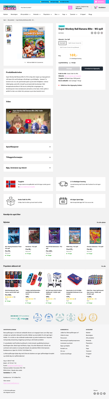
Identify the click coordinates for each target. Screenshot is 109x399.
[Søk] (70, 7)
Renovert (61, 26)
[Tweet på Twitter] (95, 33)
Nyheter (5, 14)
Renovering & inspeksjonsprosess (70, 340)
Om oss (62, 351)
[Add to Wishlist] (102, 33)
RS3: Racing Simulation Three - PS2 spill (13, 247)
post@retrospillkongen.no (15, 365)
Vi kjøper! (83, 14)
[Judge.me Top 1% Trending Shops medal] (93, 317)
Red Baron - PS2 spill (31, 246)
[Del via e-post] (98, 33)
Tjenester (72, 14)
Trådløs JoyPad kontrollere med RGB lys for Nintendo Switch (33, 292)
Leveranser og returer (66, 343)
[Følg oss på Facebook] (95, 393)
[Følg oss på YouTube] (101, 393)
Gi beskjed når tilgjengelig (92, 68)
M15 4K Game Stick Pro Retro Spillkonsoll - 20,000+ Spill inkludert (54, 292)
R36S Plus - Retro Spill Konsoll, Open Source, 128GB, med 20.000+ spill (95, 292)
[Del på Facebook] (92, 33)
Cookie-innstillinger (66, 353)
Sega (63, 14)
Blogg (90, 14)
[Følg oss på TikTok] (104, 393)
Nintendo (36, 14)
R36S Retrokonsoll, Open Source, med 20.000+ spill (12, 291)
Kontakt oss (63, 348)
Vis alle (103, 266)
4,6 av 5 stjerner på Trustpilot (73, 76)
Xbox (56, 14)
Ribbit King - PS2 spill (72, 246)
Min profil (79, 8)
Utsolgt (69, 69)
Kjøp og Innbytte (65, 346)
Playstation (46, 14)
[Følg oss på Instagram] (98, 393)
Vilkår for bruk (64, 335)
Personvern (63, 338)
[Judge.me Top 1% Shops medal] (82, 317)
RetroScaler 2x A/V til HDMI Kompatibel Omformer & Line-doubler (74, 292)
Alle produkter (25, 14)
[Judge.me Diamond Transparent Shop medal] (37, 317)
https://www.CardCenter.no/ (11, 383)
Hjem (4, 20)
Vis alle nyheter (101, 222)
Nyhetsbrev (101, 1)
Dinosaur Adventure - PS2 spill (95, 246)
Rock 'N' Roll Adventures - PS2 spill (54, 247)
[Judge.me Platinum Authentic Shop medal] (60, 317)
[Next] (105, 242)
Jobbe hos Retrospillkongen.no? (69, 332)
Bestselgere (14, 14)
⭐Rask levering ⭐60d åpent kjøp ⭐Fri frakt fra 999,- (54, 1)
